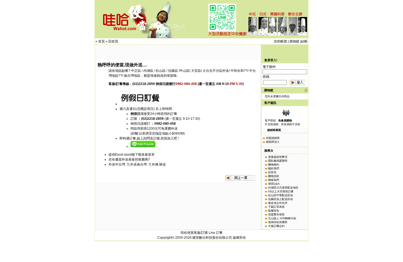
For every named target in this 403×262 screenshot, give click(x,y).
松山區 (161, 71)
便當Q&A (274, 183)
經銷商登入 (273, 141)
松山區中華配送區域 (280, 195)
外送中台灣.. (118, 164)
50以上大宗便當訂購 (280, 191)
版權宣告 (273, 210)
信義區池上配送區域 (280, 199)
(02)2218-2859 (143, 84)
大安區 (196, 71)
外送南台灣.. (139, 164)
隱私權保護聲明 (277, 160)
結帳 (304, 41)
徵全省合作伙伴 (277, 202)
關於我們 (273, 168)
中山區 (184, 71)
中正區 (136, 71)
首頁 (101, 41)
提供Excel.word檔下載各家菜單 (132, 154)
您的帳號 (280, 41)
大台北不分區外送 (216, 71)
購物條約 (273, 164)
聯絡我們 (273, 179)
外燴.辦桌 (159, 164)
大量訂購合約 (276, 225)
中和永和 (237, 71)
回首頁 (113, 41)
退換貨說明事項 (277, 156)
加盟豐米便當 (276, 214)
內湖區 (148, 71)
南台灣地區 (132, 76)
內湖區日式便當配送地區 (283, 187)
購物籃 (294, 41)
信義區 (173, 71)
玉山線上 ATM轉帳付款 (282, 218)
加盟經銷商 (273, 137)
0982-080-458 (165, 124)
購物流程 (273, 176)
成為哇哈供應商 (277, 222)
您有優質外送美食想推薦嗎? (129, 159)
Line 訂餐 (216, 233)
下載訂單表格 (276, 206)
